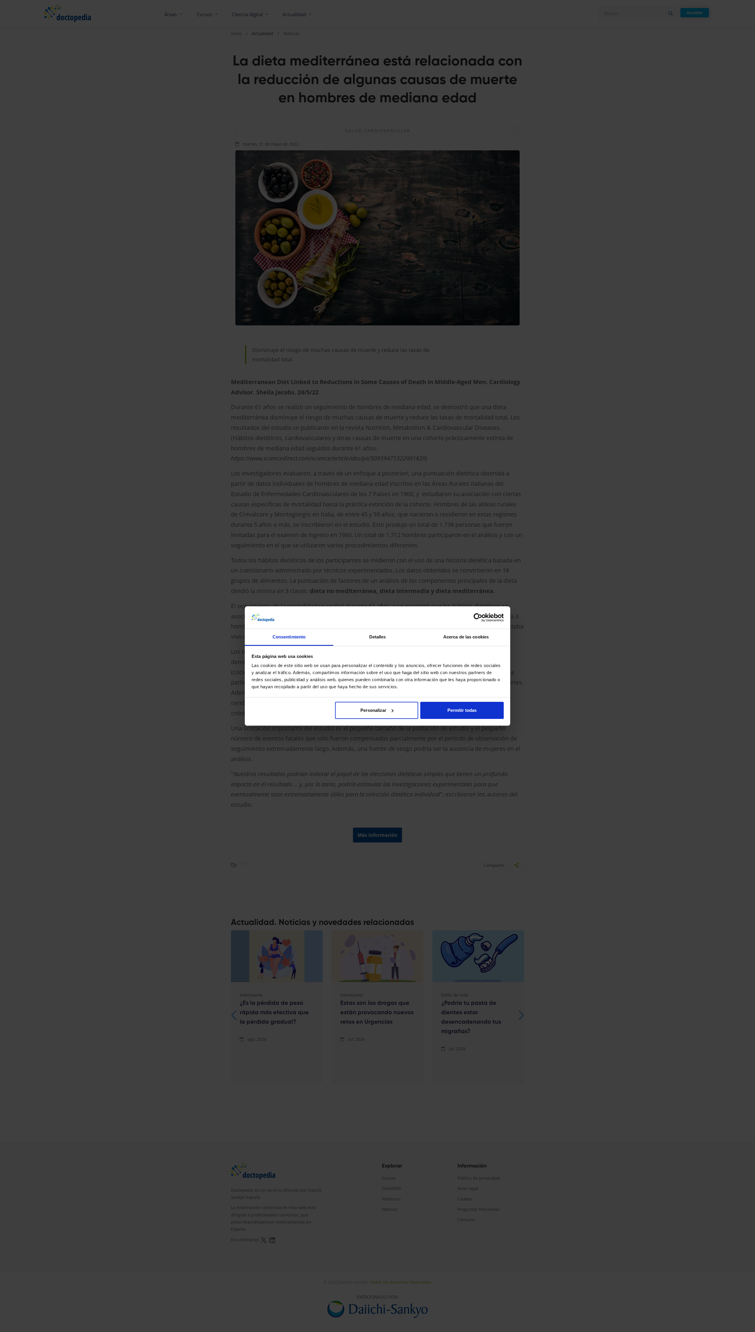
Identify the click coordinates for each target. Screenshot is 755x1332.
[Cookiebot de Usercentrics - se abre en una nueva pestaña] (478, 617)
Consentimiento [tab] (289, 636)
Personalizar (373, 710)
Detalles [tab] (377, 636)
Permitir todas (462, 710)
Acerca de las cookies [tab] (466, 636)
